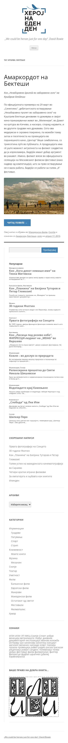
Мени (34, 48)
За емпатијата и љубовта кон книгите (30, 476)
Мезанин (16, 562)
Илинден (14, 480)
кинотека (41, 642)
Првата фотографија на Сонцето (27, 446)
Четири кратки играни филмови (27, 472)
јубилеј (45, 654)
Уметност (14, 575)
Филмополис (18, 609)
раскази (58, 647)
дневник (47, 638)
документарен (17, 640)
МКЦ (27, 635)
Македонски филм (38, 232)
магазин (13, 645)
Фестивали (17, 605)
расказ (49, 647)
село (39, 236)
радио (41, 647)
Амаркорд (21, 236)
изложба (54, 640)
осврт (43, 645)
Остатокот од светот (22, 600)
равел (34, 647)
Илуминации (16, 528)
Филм (12, 579)
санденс (34, 649)
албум (50, 635)
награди (34, 645)
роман (25, 649)
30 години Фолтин (19, 450)
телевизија (45, 649)
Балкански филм (20, 583)
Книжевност (16, 549)
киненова (29, 642)
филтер (54, 651)
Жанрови (16, 592)
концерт (51, 642)
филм (31, 651)
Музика (13, 558)
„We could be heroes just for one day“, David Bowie (27, 737)
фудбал (25, 654)
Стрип (14, 545)
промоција (24, 647)
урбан (12, 651)
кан (22, 642)
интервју (14, 642)
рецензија (15, 649)
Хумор (12, 613)
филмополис (42, 651)
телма (55, 649)
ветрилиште (27, 638)
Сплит (42, 635)
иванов (45, 640)
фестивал (22, 651)
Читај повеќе (17, 222)
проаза (13, 647)
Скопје (52, 232)
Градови (15, 532)
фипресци (15, 654)
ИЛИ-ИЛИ (14, 635)
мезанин (24, 645)
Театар (13, 570)
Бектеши (31, 236)
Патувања (16, 537)
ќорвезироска (17, 656)
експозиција (33, 640)
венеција (14, 638)
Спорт (14, 541)
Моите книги (18, 554)
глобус (38, 638)
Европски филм (20, 588)
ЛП (22, 635)
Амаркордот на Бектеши (26, 80)
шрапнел (35, 654)
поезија (51, 645)
